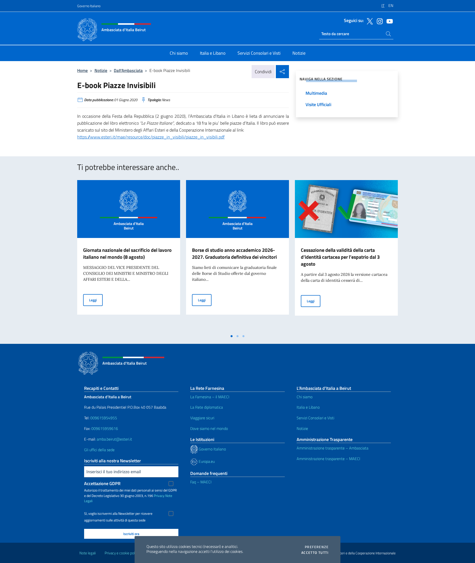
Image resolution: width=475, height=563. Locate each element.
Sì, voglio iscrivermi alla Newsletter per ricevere (118, 513)
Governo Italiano (88, 5)
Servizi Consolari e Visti (315, 418)
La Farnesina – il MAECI (209, 397)
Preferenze (317, 547)
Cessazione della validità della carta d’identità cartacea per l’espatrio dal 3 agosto (340, 257)
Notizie (101, 70)
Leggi (96, 300)
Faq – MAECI (201, 482)
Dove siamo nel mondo (209, 428)
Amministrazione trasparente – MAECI (328, 459)
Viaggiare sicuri (202, 418)
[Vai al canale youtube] (388, 21)
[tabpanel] (128, 255)
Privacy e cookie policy (122, 553)
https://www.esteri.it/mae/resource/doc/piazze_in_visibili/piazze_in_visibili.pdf (151, 137)
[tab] (232, 336)
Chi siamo (304, 397)
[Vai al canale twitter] (369, 21)
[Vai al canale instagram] (378, 21)
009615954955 (103, 418)
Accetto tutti (315, 552)
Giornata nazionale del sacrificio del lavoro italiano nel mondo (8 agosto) (127, 253)
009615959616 (104, 428)
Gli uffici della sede (99, 450)
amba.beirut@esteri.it (114, 439)
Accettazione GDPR (102, 483)
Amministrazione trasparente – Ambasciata (332, 448)
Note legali (87, 553)
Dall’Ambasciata (128, 70)
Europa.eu (206, 461)
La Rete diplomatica (206, 407)
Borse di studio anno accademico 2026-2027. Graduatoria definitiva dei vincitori (234, 253)
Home (82, 70)
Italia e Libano (308, 407)
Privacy (159, 495)
